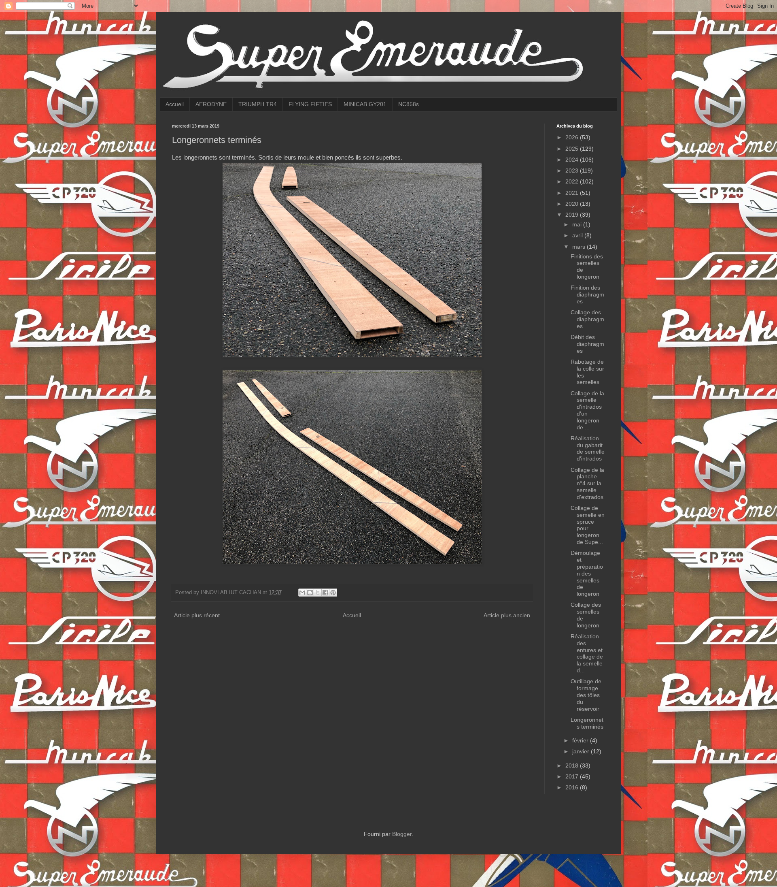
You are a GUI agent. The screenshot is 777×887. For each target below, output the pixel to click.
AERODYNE (211, 104)
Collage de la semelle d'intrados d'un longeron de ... (587, 410)
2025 (572, 148)
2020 (572, 203)
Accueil (175, 104)
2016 (572, 787)
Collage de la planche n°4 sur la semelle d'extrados (587, 483)
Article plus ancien (507, 615)
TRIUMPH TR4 (257, 104)
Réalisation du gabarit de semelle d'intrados (588, 448)
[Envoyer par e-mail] (302, 592)
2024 (572, 159)
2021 (572, 193)
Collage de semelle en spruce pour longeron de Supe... (588, 525)
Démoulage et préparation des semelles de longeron (587, 573)
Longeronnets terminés (587, 723)
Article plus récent (197, 615)
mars (579, 246)
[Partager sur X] (318, 592)
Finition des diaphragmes (587, 294)
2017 (572, 776)
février (581, 740)
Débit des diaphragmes (587, 344)
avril (578, 235)
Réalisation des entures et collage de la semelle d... (587, 653)
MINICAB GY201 (365, 104)
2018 (572, 765)
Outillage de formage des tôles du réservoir (586, 695)
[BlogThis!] (310, 592)
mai (577, 224)
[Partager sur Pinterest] (333, 592)
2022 (572, 181)
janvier (581, 751)
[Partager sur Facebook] (325, 592)
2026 (572, 137)
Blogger (402, 834)
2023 (572, 170)
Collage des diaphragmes (587, 319)
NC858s (408, 104)
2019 (572, 214)
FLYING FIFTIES (310, 104)
